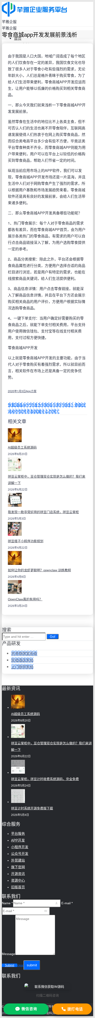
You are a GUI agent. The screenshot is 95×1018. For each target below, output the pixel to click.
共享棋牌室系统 (24, 653)
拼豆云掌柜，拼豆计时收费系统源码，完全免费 (45, 779)
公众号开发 (19, 854)
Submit (9, 965)
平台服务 (18, 833)
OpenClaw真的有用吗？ (25, 599)
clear (20, 965)
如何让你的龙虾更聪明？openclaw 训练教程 (39, 570)
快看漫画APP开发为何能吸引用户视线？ (41, 404)
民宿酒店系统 (22, 660)
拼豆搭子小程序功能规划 (25, 541)
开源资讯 (18, 874)
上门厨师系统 (22, 666)
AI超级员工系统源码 (22, 447)
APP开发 (18, 840)
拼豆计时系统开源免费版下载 (32, 808)
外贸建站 (18, 860)
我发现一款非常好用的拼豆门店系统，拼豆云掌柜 (43, 512)
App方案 (31, 391)
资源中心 (18, 880)
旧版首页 (18, 887)
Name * (7, 903)
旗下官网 (18, 867)
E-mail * (67, 903)
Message (8, 954)
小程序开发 (19, 847)
